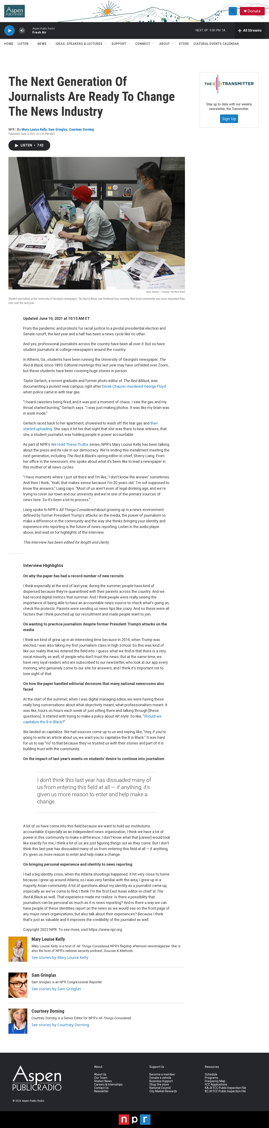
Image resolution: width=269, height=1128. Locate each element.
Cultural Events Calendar (216, 43)
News (42, 43)
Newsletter (101, 1091)
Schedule (211, 1074)
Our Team (100, 1077)
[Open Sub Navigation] (31, 43)
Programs (211, 1077)
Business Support (161, 1081)
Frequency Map (215, 1081)
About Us (100, 1074)
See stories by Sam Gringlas (56, 988)
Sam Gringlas (57, 129)
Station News (103, 1081)
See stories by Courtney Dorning (60, 1024)
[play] (9, 30)
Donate (254, 11)
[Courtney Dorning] (17, 1021)
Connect (142, 43)
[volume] (22, 30)
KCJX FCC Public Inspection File (225, 1091)
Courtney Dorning (81, 129)
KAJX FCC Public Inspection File (225, 1088)
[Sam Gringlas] (17, 985)
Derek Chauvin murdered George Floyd (134, 386)
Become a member (162, 1074)
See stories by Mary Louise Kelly (60, 957)
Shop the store (159, 1084)
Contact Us (101, 1088)
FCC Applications (216, 1084)
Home (8, 43)
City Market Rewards (163, 1091)
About (164, 43)
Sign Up (229, 118)
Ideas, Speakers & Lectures (79, 43)
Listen (23, 43)
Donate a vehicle (160, 1077)
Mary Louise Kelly (34, 129)
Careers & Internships (108, 1084)
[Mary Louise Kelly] (17, 949)
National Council (160, 1088)
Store (184, 43)
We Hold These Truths (69, 444)
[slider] (28, 30)
